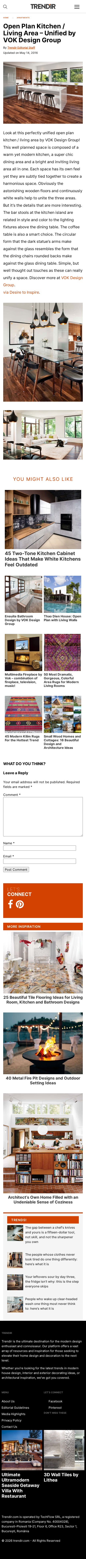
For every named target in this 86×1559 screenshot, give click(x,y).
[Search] (5, 7)
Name (9, 843)
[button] (43, 93)
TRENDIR (43, 6)
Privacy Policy (11, 1420)
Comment (12, 795)
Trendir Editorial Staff (21, 47)
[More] (78, 10)
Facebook (55, 1401)
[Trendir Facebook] (10, 904)
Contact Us (9, 1427)
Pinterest (55, 1408)
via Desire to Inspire (21, 292)
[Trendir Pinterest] (20, 904)
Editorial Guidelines (15, 1408)
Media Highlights (13, 1414)
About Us (8, 1401)
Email (8, 856)
